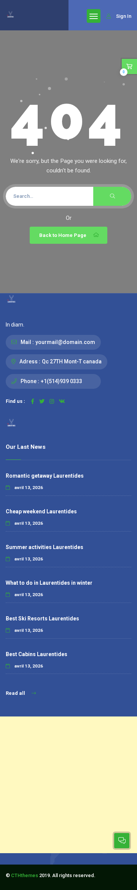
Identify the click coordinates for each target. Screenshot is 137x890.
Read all (16, 693)
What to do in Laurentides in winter (49, 583)
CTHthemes (24, 875)
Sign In (123, 16)
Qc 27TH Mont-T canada (72, 361)
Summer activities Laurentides (44, 547)
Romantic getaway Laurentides (45, 476)
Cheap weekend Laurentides (41, 511)
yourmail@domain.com (65, 342)
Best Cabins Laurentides (36, 654)
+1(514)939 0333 (61, 381)
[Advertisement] (68, 784)
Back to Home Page (62, 235)
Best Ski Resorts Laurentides (42, 618)
